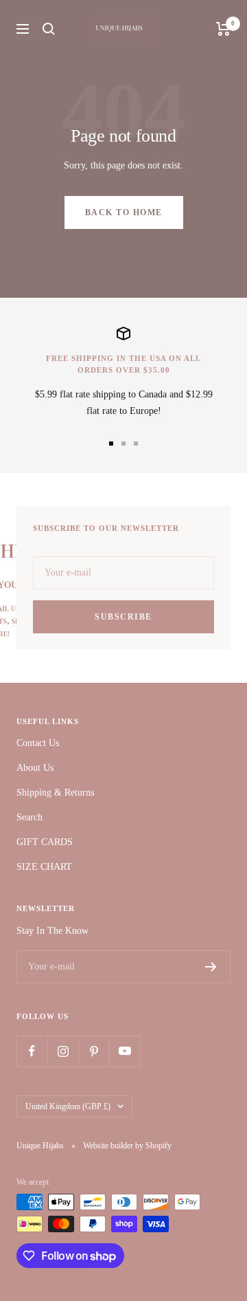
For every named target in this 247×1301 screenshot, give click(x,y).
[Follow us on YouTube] (124, 1051)
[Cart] (223, 29)
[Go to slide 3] (136, 443)
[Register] (211, 967)
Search (29, 817)
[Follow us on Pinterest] (93, 1051)
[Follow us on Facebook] (31, 1051)
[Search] (49, 29)
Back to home (124, 212)
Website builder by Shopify (127, 1145)
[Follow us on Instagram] (62, 1051)
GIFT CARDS (44, 842)
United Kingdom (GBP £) (67, 1106)
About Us (35, 768)
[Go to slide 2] (123, 443)
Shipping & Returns (55, 792)
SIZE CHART (44, 867)
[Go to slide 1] (111, 443)
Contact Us (37, 743)
